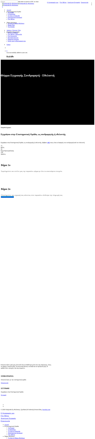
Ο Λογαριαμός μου (52, 2)
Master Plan (11, 25)
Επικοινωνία (84, 2)
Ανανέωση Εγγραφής (73, 2)
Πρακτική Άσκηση (13, 39)
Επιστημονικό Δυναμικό (15, 17)
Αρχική (9, 10)
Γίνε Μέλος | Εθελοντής (15, 34)
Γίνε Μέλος (63, 2)
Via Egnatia (11, 27)
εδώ (48, 142)
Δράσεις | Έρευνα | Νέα (14, 30)
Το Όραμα (11, 428)
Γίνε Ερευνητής (12, 36)
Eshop (8, 44)
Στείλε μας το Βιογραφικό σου (17, 41)
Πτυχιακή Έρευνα (13, 37)
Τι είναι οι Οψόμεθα (14, 16)
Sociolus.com (46, 409)
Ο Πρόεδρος (11, 14)
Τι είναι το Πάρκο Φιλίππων (16, 438)
